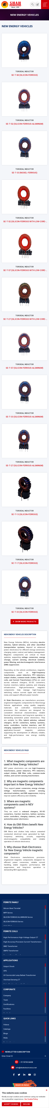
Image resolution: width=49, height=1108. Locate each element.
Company (7, 995)
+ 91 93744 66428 (26, 1062)
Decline (26, 1104)
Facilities (7, 1009)
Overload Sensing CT (11, 979)
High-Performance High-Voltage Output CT (20, 937)
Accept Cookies (11, 1104)
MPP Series (8, 913)
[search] (32, 4)
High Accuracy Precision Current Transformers (22, 942)
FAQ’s (5, 1038)
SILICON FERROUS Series (13, 921)
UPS (5, 971)
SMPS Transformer (10, 950)
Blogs (5, 1033)
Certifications (8, 1004)
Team (5, 1000)
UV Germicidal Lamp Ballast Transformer (19, 975)
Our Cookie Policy (31, 1099)
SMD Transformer (10, 946)
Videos (6, 1024)
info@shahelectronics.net (26, 1067)
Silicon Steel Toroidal (11, 908)
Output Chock (8, 966)
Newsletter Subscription (17, 1052)
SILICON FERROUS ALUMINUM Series (18, 917)
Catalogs (6, 1029)
